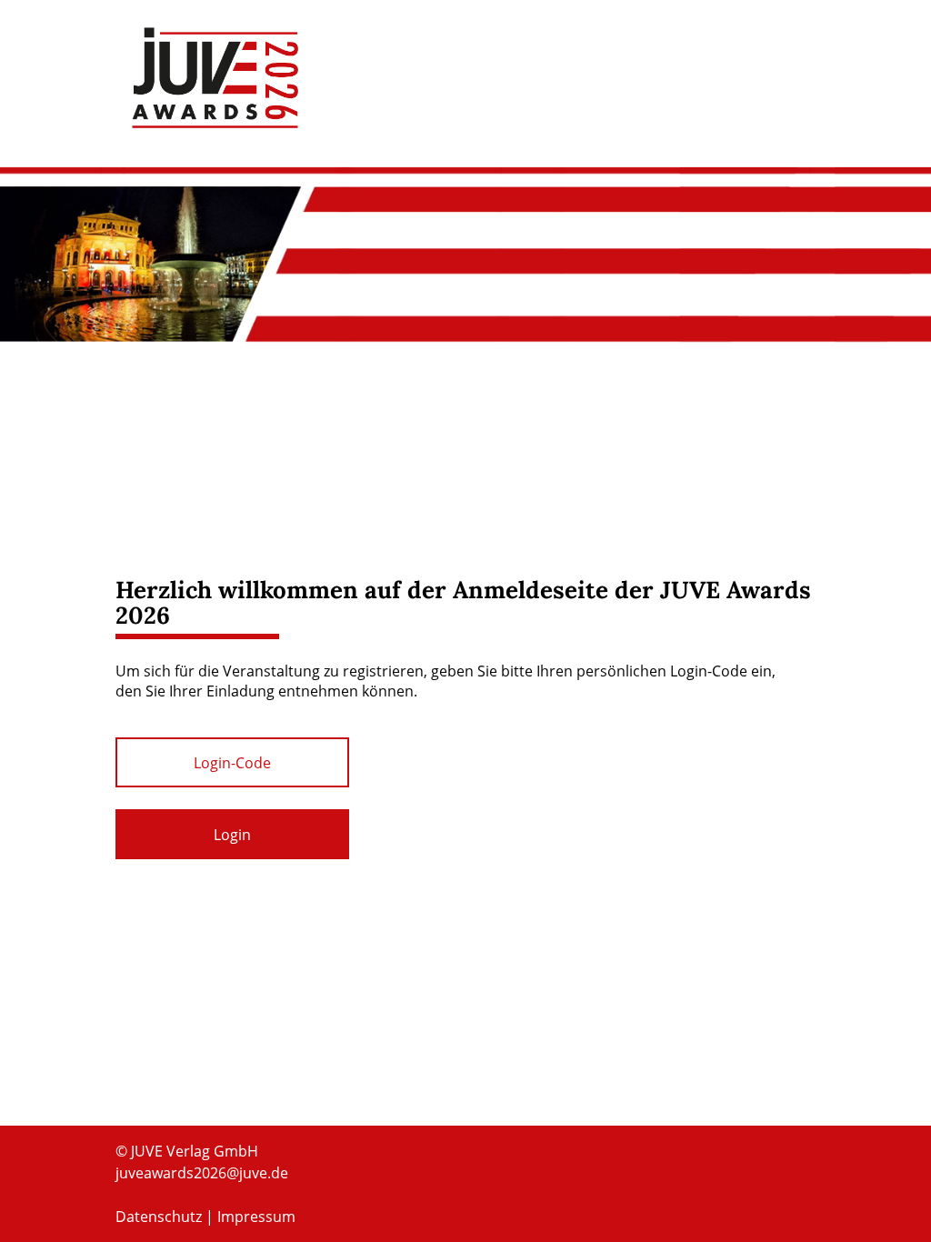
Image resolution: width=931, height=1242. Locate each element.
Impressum (256, 1217)
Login (232, 835)
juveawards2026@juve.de (201, 1173)
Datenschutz (158, 1217)
